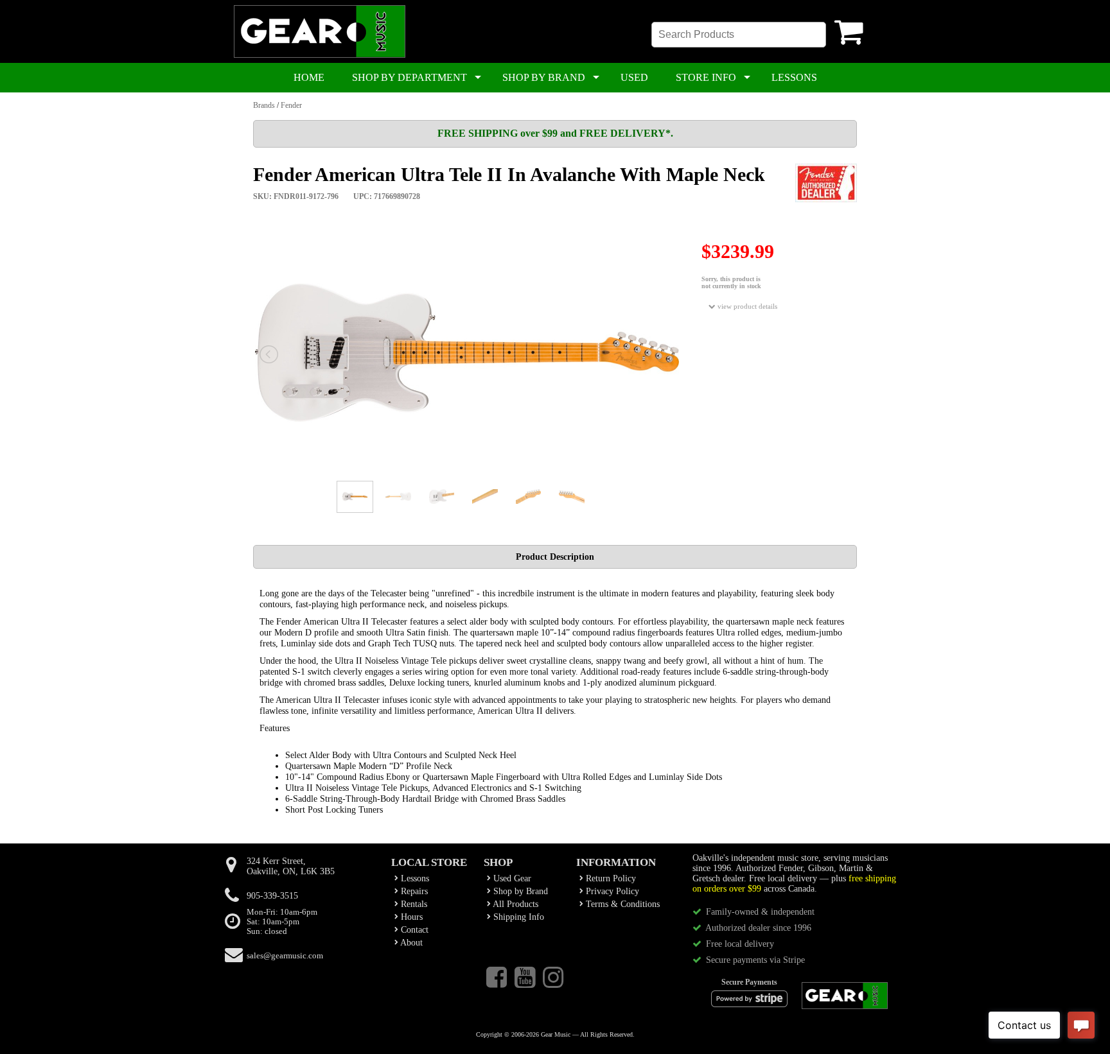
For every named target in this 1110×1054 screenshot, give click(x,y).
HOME (309, 77)
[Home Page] (319, 55)
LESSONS (794, 77)
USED (634, 77)
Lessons (413, 878)
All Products (514, 904)
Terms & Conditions (621, 904)
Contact (413, 930)
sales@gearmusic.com (285, 955)
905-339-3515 (272, 896)
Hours (410, 917)
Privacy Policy (611, 891)
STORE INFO (706, 77)
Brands (264, 105)
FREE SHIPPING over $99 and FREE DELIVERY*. (555, 133)
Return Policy (609, 878)
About (410, 942)
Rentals (412, 904)
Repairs (413, 891)
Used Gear (511, 878)
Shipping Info (517, 917)
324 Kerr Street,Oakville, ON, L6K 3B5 (291, 866)
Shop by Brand (519, 891)
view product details (746, 306)
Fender (291, 105)
